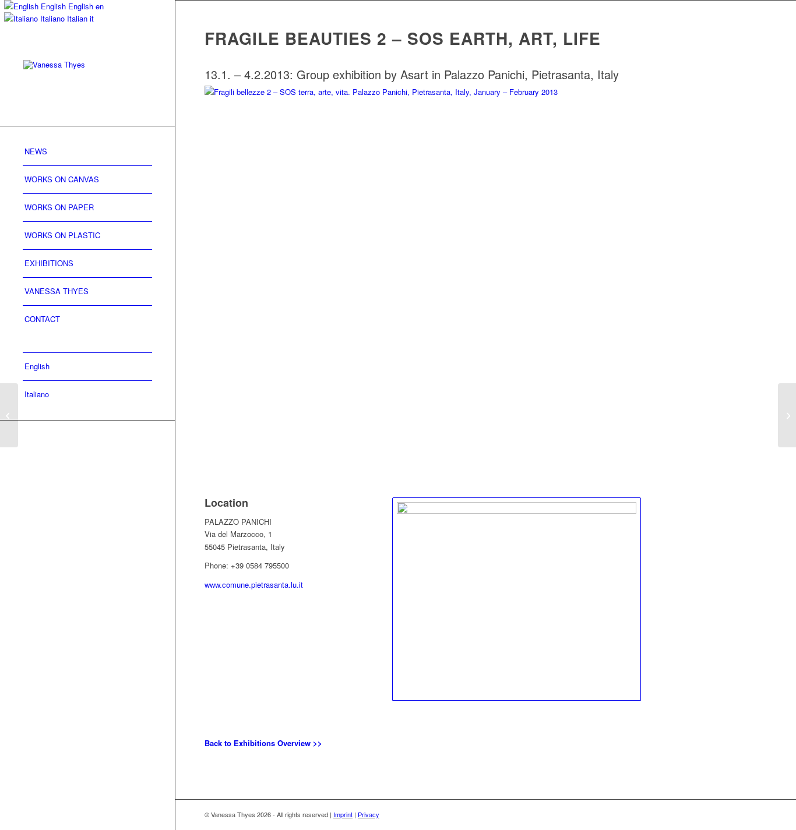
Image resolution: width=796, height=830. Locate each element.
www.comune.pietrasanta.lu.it (254, 584)
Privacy (368, 814)
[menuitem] (87, 152)
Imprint (343, 814)
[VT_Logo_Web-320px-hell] (87, 81)
